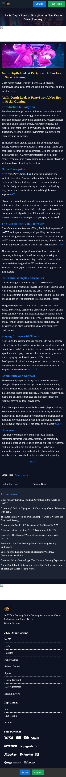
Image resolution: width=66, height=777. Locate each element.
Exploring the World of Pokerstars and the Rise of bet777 (29, 525)
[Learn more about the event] (33, 34)
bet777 (7, 639)
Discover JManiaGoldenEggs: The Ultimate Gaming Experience (33, 560)
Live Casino (10, 715)
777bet (60, 244)
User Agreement (12, 686)
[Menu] (3, 4)
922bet (57, 423)
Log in (25, 772)
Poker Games (21, 475)
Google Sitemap (12, 623)
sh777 (33, 461)
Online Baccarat (12, 680)
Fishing (8, 722)
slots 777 (32, 369)
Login (7, 646)
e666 (12, 194)
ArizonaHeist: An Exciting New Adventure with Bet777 (28, 530)
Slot (6, 709)
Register (8, 652)
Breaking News (12, 693)
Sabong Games (12, 666)
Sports (7, 673)
